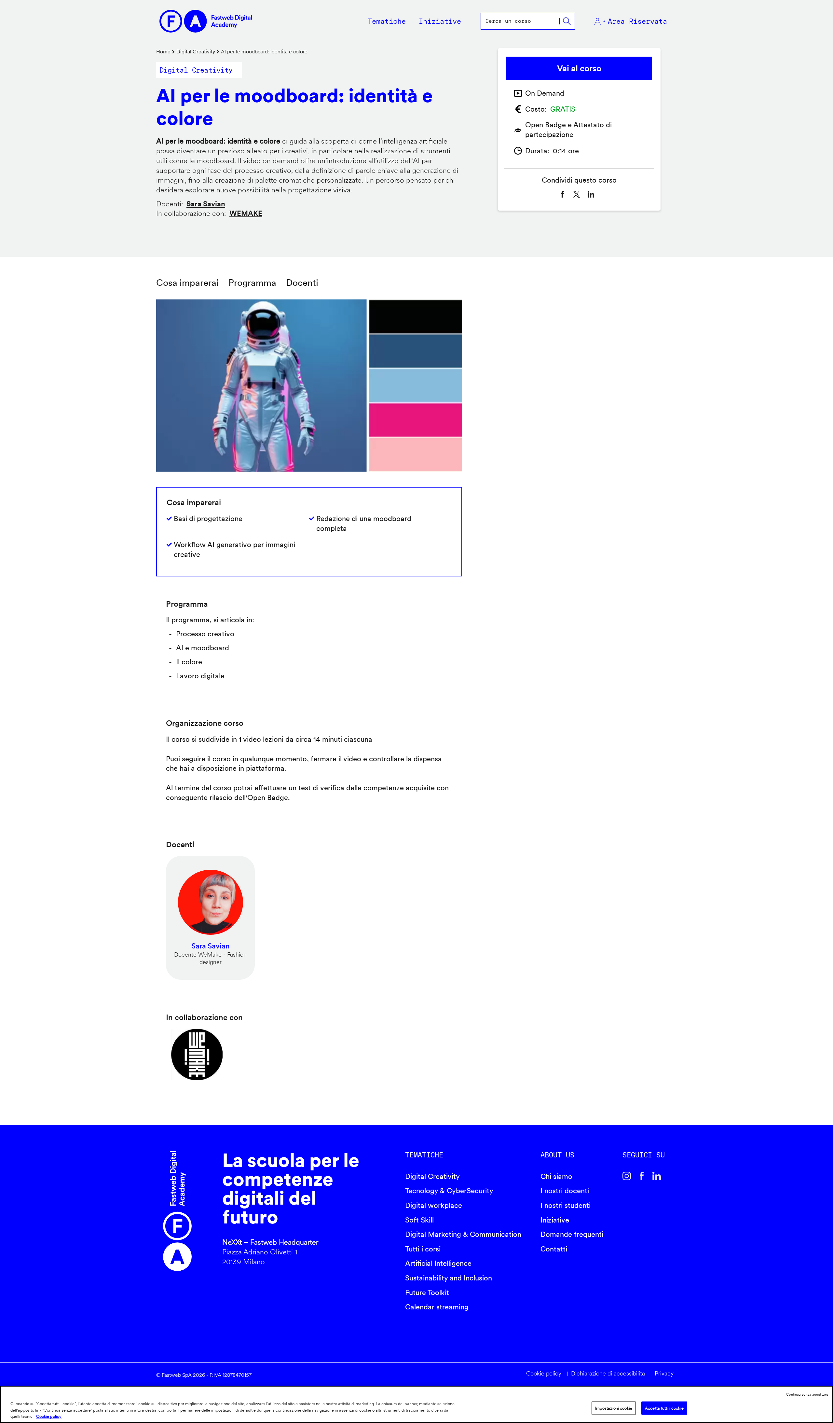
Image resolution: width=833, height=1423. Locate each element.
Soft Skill (419, 1220)
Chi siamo (556, 1176)
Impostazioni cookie (613, 1407)
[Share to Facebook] (562, 194)
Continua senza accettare (807, 1394)
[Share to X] (576, 194)
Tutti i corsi (423, 1249)
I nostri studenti (565, 1205)
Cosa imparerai (187, 282)
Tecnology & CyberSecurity (449, 1190)
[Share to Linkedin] (591, 194)
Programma (252, 282)
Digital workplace (433, 1205)
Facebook (641, 1176)
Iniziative (554, 1220)
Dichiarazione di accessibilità (608, 1373)
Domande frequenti (571, 1234)
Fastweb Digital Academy (177, 1211)
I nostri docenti (564, 1190)
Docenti (302, 282)
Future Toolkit (427, 1292)
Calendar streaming (437, 1307)
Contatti (553, 1249)
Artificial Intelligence (438, 1263)
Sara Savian (205, 204)
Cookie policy (543, 1373)
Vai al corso (579, 68)
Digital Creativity (195, 51)
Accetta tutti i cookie (664, 1407)
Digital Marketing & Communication (463, 1234)
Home (163, 51)
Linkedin (656, 1176)
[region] (416, 1404)
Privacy (664, 1373)
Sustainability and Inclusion (448, 1278)
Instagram (626, 1176)
